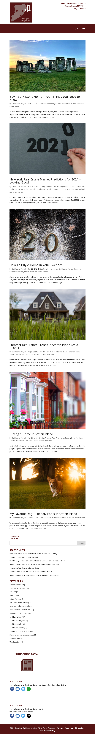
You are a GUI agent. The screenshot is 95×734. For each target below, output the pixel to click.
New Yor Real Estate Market (20, 606)
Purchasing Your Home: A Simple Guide (24, 568)
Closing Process (46, 186)
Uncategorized (15, 642)
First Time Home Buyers (48, 269)
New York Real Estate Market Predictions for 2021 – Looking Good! (45, 180)
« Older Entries (15, 536)
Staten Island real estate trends (36, 272)
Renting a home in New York (63, 189)
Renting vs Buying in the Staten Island (24, 557)
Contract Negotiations (61, 186)
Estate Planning (15, 599)
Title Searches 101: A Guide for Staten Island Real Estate (31, 571)
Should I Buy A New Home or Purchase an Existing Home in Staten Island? (37, 561)
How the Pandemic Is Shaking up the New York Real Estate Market (34, 575)
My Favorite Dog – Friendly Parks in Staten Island (43, 514)
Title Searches (15, 638)
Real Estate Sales (30, 189)
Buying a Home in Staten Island (31, 434)
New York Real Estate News (56, 352)
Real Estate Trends (44, 189)
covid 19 (73, 186)
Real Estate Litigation (17, 620)
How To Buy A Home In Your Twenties (36, 265)
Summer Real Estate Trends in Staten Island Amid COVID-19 (44, 346)
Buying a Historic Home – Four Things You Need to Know (45, 98)
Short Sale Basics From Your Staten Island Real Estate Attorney (33, 553)
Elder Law (13, 595)
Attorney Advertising (65, 728)
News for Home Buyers (48, 103)
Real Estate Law (64, 103)
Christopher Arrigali (19, 103)
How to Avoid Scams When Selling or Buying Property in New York (34, 564)
